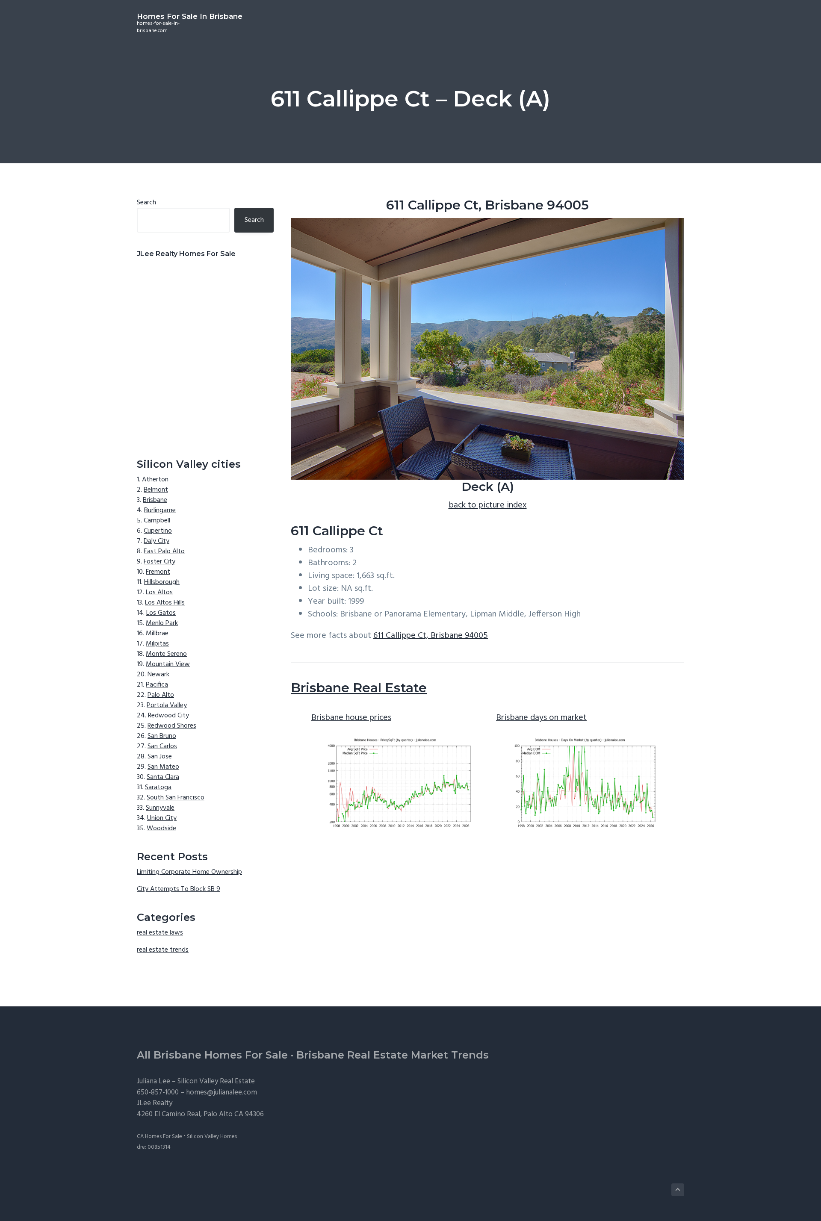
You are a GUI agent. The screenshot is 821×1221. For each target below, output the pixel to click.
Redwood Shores (172, 725)
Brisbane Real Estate (359, 688)
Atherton (155, 479)
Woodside (161, 828)
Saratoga (158, 787)
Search (146, 202)
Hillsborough (162, 582)
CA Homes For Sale (159, 1136)
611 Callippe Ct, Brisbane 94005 (430, 636)
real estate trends (163, 950)
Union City (162, 818)
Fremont (158, 572)
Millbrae (157, 633)
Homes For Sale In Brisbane (189, 16)
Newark (158, 674)
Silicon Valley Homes (212, 1136)
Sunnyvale (160, 808)
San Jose (160, 756)
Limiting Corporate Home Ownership (189, 872)
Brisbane (155, 500)
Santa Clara (163, 777)
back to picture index (488, 505)
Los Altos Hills (165, 602)
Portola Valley (167, 705)
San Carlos (162, 746)
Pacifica (157, 684)
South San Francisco (175, 797)
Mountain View (168, 664)
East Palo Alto (164, 551)
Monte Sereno (166, 654)
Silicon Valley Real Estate (216, 1081)
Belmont (156, 489)
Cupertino (158, 531)
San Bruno (162, 736)
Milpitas (157, 643)
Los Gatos (161, 613)
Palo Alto (161, 695)
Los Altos (159, 592)
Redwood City (168, 715)
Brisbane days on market (541, 718)
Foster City (159, 561)
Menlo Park (162, 623)
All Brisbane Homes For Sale (212, 1055)
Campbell (157, 520)
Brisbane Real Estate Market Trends (392, 1055)
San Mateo (163, 767)
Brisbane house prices (351, 718)
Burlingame (160, 510)
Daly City (156, 541)
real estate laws (160, 932)
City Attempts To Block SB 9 (178, 889)
